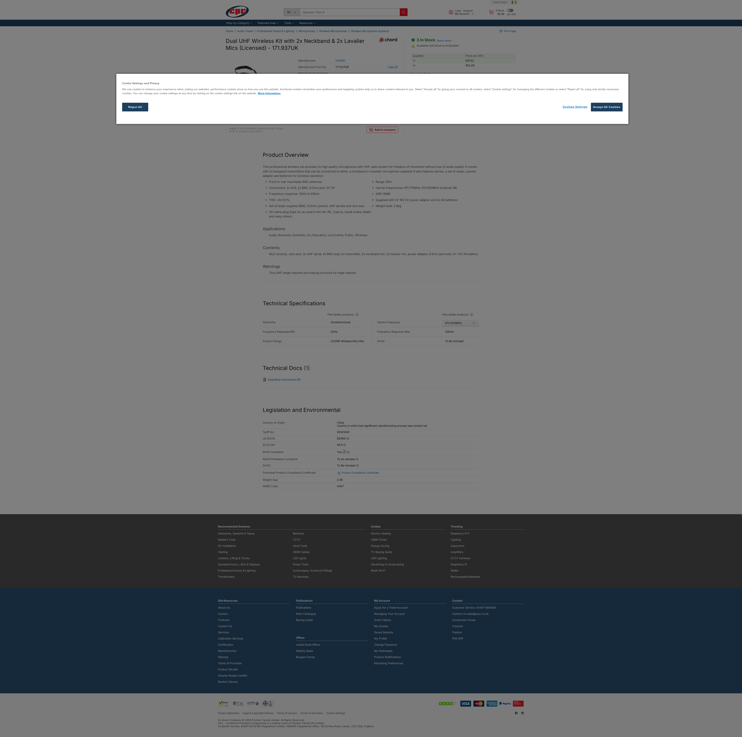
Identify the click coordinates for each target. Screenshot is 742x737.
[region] (372, 99)
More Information (269, 93)
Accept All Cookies (606, 106)
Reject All (135, 106)
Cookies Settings (575, 106)
